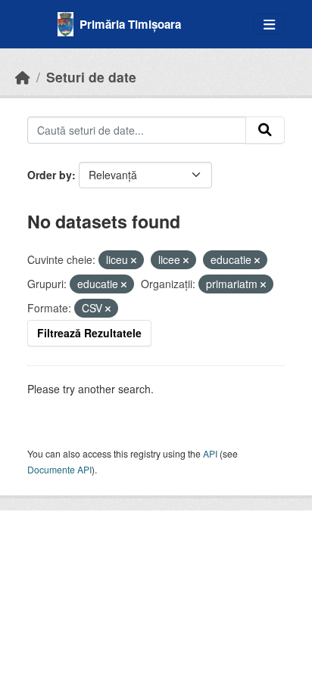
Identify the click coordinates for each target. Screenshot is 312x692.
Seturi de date (91, 76)
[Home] (22, 76)
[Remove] (133, 260)
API (210, 453)
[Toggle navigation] (269, 25)
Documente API (59, 469)
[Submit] (265, 130)
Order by (49, 174)
